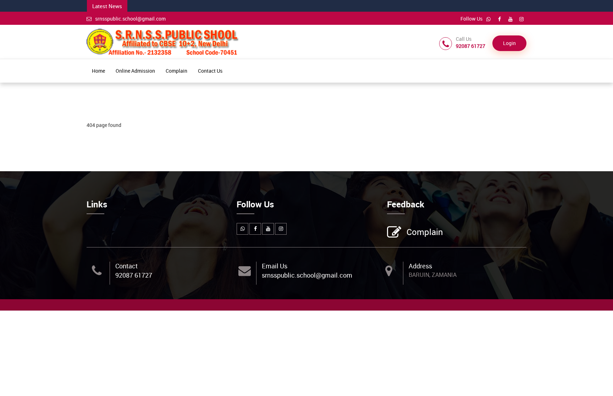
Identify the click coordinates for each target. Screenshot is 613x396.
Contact (126, 266)
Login (509, 43)
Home (98, 70)
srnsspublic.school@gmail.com (130, 18)
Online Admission (135, 70)
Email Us (274, 266)
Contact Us (210, 70)
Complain (176, 70)
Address (420, 266)
